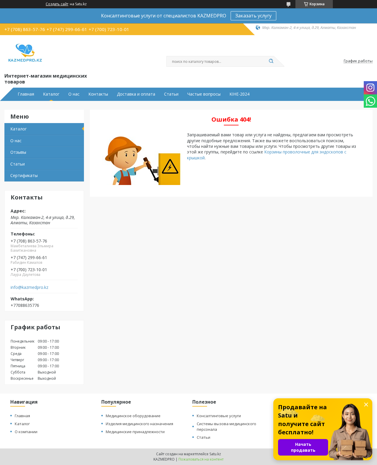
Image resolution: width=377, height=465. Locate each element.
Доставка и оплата (136, 94)
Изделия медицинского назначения (139, 423)
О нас (74, 94)
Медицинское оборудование (133, 415)
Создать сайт (57, 4)
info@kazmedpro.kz (29, 287)
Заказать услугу (253, 15)
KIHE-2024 (239, 94)
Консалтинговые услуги (219, 415)
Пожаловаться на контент (201, 459)
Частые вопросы (204, 94)
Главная (26, 94)
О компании (26, 431)
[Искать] (271, 61)
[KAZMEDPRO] (25, 53)
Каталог (51, 94)
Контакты (98, 94)
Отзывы (18, 152)
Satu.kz (215, 453)
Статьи (171, 94)
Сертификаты (24, 175)
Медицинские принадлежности (135, 431)
